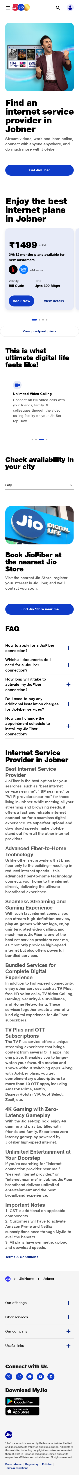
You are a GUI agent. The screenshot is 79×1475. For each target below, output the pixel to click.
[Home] (8, 1279)
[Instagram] (19, 1376)
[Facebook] (29, 1376)
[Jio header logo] (21, 8)
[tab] (39, 1303)
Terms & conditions (16, 1468)
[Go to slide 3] (43, 320)
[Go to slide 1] (34, 320)
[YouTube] (40, 1376)
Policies (47, 1464)
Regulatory (31, 1464)
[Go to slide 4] (46, 320)
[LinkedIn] (50, 1376)
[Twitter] (8, 1376)
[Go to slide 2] (39, 320)
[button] (58, 8)
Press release (13, 1464)
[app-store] (22, 1412)
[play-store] (22, 1402)
